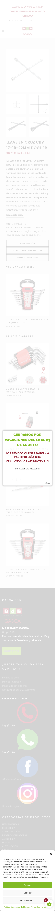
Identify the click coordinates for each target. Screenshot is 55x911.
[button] (50, 853)
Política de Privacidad (30, 907)
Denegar (27, 893)
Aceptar (27, 885)
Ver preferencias (27, 900)
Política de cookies (12, 907)
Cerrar (47, 483)
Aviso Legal (46, 907)
